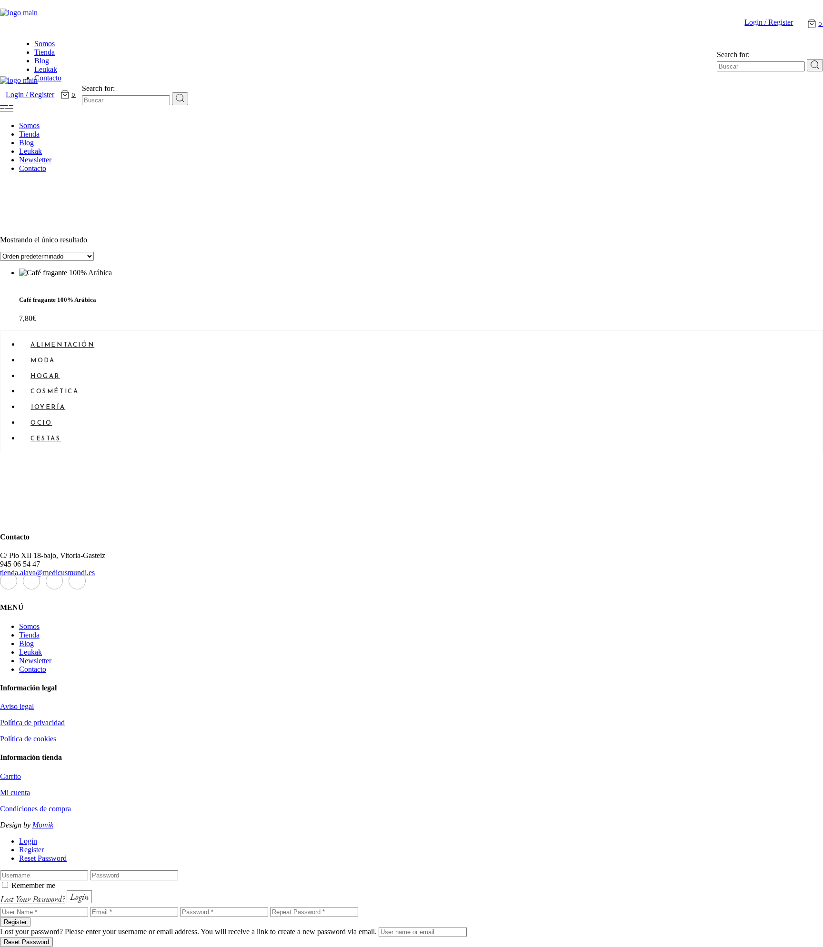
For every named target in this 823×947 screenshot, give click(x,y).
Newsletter (35, 661)
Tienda (29, 635)
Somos (29, 626)
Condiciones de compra (35, 809)
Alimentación (62, 345)
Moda (42, 361)
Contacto (32, 669)
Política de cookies (28, 739)
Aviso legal (17, 706)
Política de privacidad (32, 722)
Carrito (10, 776)
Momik (42, 825)
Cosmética (54, 392)
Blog (26, 643)
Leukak (30, 652)
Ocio (41, 423)
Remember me (33, 885)
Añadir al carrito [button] (43, 288)
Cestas (45, 439)
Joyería (47, 407)
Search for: (733, 54)
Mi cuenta (15, 792)
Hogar (45, 376)
